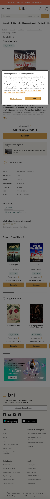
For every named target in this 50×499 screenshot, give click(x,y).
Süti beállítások (16, 99)
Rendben (33, 98)
